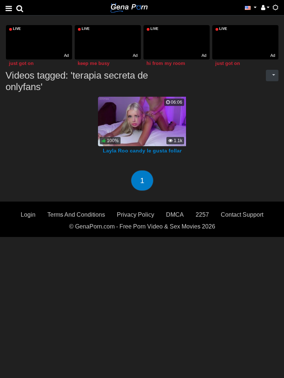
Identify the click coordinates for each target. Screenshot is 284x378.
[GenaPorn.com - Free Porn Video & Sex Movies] (129, 7)
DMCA (175, 215)
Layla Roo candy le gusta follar (142, 151)
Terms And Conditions (76, 215)
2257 (202, 215)
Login (28, 215)
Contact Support (242, 215)
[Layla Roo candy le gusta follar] (143, 121)
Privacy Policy (135, 215)
